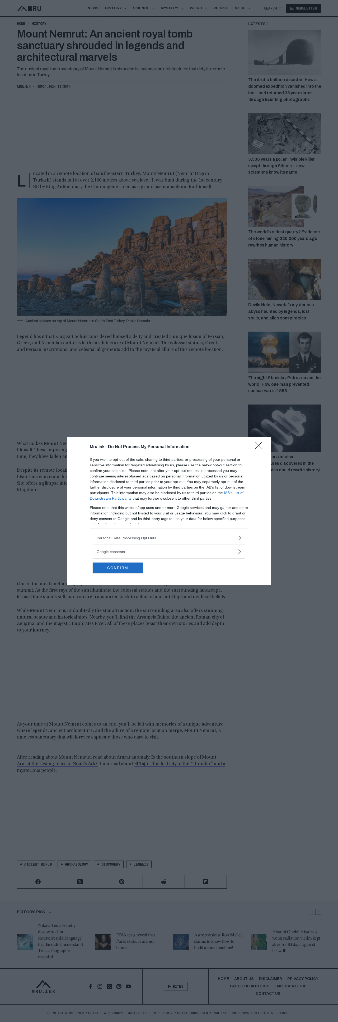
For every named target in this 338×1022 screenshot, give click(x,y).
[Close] (260, 447)
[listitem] (169, 538)
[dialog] (169, 511)
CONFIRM (117, 568)
